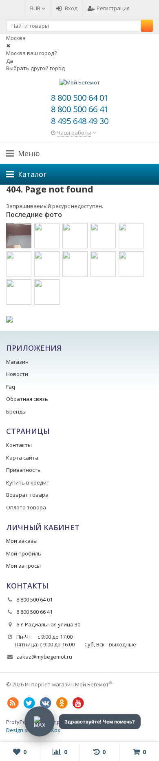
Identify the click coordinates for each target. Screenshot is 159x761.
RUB (36, 8)
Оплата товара (26, 507)
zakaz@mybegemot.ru (44, 656)
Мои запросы (23, 565)
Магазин (17, 361)
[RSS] (12, 703)
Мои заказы (22, 540)
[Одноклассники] (61, 703)
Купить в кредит (27, 482)
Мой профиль (23, 553)
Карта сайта (22, 457)
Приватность (23, 469)
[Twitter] (28, 703)
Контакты (19, 445)
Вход (71, 8)
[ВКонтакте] (45, 703)
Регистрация (113, 8)
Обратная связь (27, 399)
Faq (10, 386)
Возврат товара (27, 494)
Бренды (16, 411)
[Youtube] (77, 703)
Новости (17, 374)
